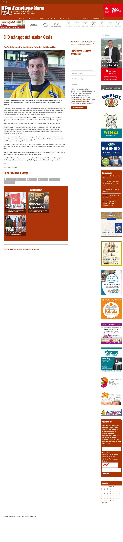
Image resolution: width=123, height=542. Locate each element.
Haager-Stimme (74, 43)
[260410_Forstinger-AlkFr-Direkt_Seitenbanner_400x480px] (111, 242)
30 (110, 500)
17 (113, 496)
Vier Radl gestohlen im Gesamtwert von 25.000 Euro (111, 184)
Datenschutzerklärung (108, 454)
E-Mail (104, 446)
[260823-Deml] (15, 215)
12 (119, 494)
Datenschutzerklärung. (77, 99)
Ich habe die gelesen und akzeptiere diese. (110, 455)
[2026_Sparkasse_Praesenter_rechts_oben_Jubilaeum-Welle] (113, 5)
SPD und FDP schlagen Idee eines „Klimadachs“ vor (110, 203)
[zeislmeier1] (111, 410)
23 (110, 498)
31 (113, 500)
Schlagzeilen (88, 43)
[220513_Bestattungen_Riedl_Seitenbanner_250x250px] (111, 324)
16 (110, 496)
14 (104, 496)
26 (119, 498)
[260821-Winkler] (15, 193)
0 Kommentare (87, 44)
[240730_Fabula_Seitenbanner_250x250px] (111, 299)
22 (107, 498)
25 (116, 498)
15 (107, 496)
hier (109, 444)
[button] (104, 18)
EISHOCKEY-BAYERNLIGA (77, 44)
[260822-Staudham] (38, 193)
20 (101, 498)
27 (101, 500)
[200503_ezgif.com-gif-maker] (111, 270)
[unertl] (111, 95)
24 (113, 498)
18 (116, 496)
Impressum (19, 516)
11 (116, 494)
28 (104, 500)
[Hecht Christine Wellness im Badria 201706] (111, 393)
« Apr (102, 502)
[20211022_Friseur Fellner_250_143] (111, 377)
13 (101, 496)
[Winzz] (111, 112)
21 (104, 498)
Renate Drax (76, 41)
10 (113, 494)
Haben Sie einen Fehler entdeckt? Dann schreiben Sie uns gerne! (21, 249)
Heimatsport (82, 43)
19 (119, 496)
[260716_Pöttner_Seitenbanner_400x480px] (111, 348)
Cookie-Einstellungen (30, 516)
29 (107, 500)
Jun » (106, 502)
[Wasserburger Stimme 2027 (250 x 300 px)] (111, 213)
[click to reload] (110, 465)
